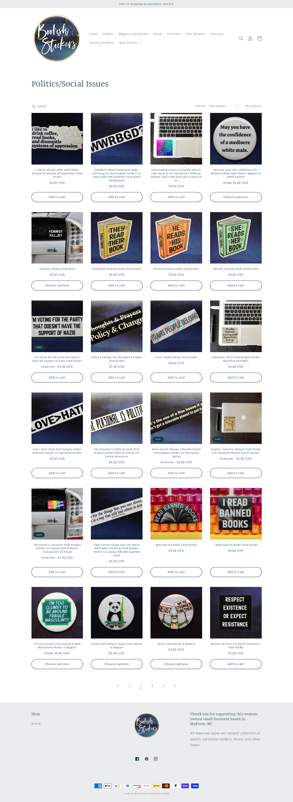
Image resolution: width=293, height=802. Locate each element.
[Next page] (174, 686)
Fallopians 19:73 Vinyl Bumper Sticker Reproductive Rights (236, 358)
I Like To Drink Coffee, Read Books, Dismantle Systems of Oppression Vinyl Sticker (57, 173)
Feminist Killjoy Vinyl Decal (57, 268)
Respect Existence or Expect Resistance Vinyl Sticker (236, 645)
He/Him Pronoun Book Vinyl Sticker (176, 268)
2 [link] (141, 686)
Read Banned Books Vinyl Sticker (176, 544)
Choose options (235, 197)
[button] (130, 42)
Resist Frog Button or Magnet (176, 643)
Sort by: (200, 106)
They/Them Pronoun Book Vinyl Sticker (116, 268)
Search (36, 723)
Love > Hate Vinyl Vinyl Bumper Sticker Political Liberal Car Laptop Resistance (57, 451)
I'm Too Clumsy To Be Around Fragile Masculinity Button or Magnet (57, 645)
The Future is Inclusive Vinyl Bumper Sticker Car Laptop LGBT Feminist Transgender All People (57, 548)
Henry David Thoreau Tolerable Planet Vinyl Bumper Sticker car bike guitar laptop (176, 453)
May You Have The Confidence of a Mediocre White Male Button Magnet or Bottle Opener (236, 173)
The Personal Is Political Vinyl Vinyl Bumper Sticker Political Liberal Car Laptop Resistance (117, 453)
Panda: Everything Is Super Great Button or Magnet (117, 645)
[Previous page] (118, 686)
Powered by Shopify (159, 793)
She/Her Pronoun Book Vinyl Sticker (235, 268)
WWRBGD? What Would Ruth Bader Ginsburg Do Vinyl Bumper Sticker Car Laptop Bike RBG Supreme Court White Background (116, 175)
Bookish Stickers (139, 793)
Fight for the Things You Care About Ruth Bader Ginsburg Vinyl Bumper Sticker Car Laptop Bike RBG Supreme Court (116, 550)
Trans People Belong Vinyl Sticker (176, 357)
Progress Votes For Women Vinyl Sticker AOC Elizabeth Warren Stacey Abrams (236, 451)
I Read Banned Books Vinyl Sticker (236, 544)
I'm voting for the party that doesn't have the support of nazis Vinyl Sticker (57, 358)
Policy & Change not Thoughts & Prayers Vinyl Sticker (116, 358)
